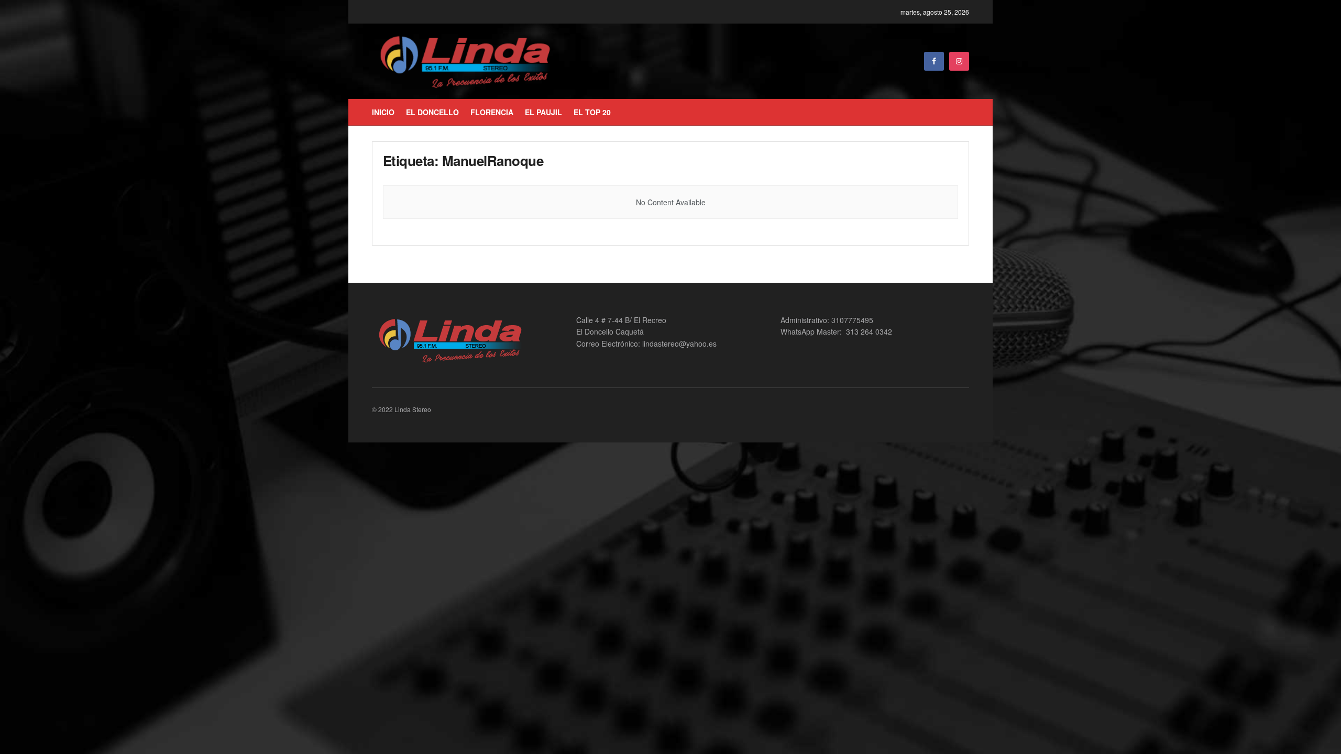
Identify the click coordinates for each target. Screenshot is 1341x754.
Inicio (383, 112)
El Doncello (432, 112)
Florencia (491, 112)
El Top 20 (592, 112)
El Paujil (543, 112)
